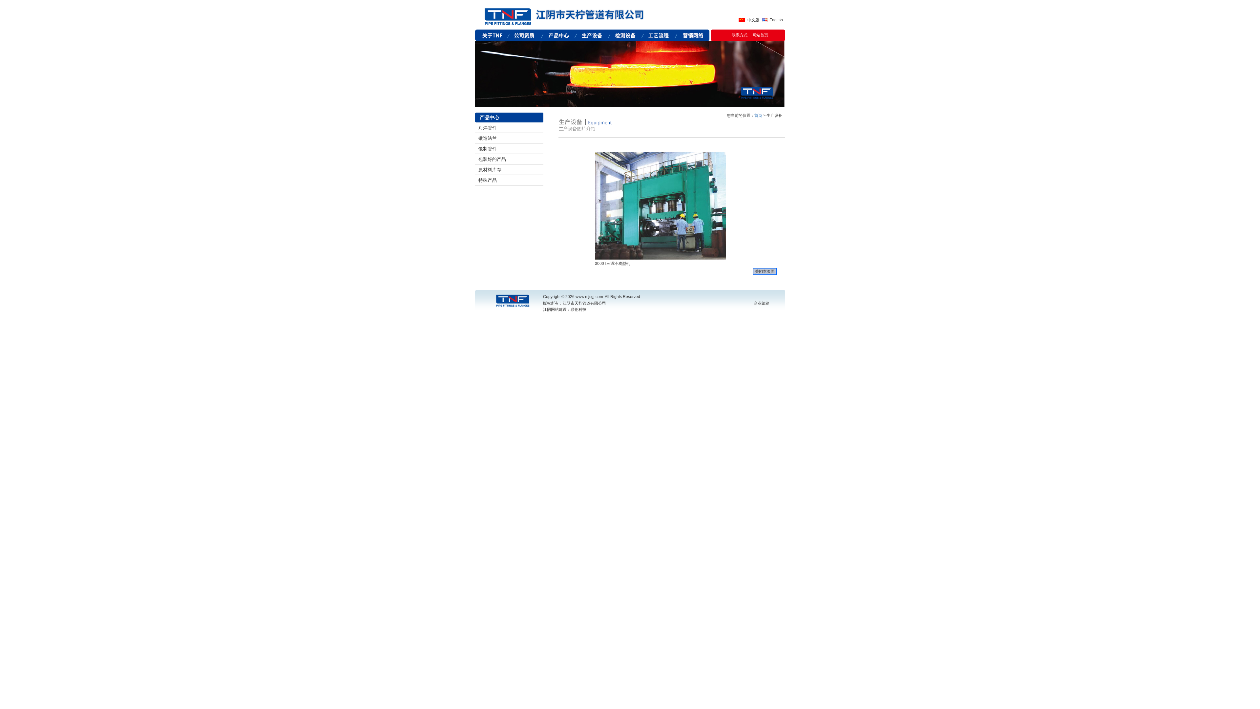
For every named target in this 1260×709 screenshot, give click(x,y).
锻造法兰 (487, 138)
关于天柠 (492, 35)
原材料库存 (489, 169)
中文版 (753, 20)
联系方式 (739, 35)
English (776, 20)
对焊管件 (487, 127)
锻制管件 (487, 148)
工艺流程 (659, 35)
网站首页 (760, 35)
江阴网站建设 (555, 309)
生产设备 (592, 35)
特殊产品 (487, 180)
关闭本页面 (765, 271)
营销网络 (692, 35)
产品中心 (559, 35)
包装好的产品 (492, 159)
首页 (758, 115)
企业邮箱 (761, 303)
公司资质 (525, 35)
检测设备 (625, 35)
